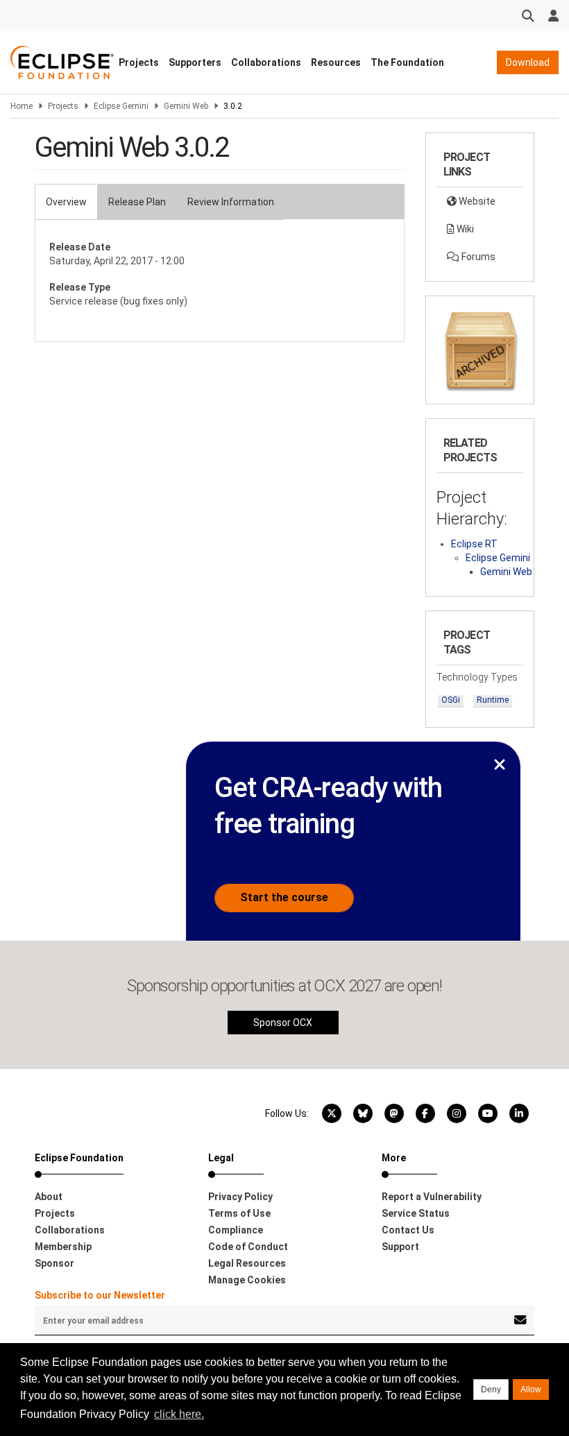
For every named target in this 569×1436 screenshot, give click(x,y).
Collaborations (266, 62)
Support (400, 1246)
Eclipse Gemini (121, 106)
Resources (336, 62)
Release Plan (137, 201)
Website (476, 201)
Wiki (464, 228)
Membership (63, 1246)
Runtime (493, 700)
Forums (477, 256)
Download (528, 62)
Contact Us (408, 1230)
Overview (66, 201)
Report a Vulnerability (432, 1196)
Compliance (235, 1230)
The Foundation (407, 62)
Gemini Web (186, 106)
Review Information (230, 201)
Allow (530, 1389)
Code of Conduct (248, 1246)
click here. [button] (179, 1414)
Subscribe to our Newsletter (100, 1295)
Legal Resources (247, 1263)
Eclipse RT (474, 543)
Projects (139, 62)
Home (21, 106)
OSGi (450, 700)
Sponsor (54, 1263)
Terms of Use (239, 1213)
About (48, 1196)
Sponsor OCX (282, 1022)
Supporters (195, 62)
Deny (491, 1389)
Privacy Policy (240, 1196)
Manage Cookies (247, 1279)
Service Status (416, 1213)
